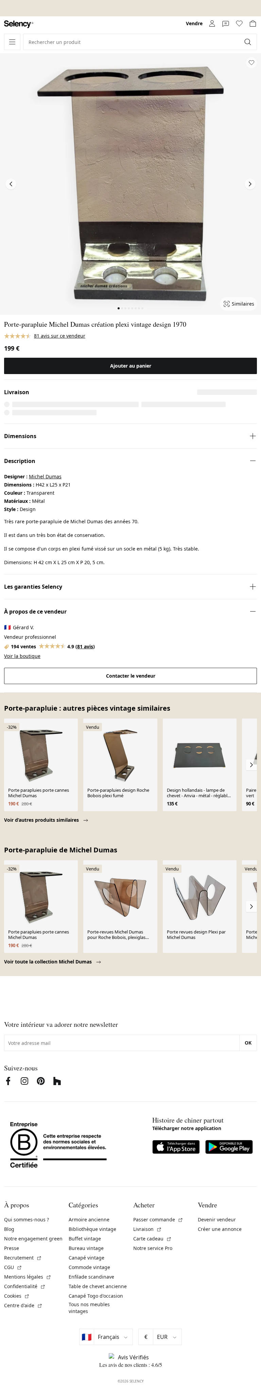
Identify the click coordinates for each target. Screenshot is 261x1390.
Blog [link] (9, 1229)
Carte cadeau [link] (152, 1238)
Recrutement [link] (23, 1257)
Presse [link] (11, 1248)
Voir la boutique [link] (22, 656)
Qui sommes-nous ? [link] (26, 1219)
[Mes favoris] (239, 23)
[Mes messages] (226, 23)
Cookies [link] (17, 1296)
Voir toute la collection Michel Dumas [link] (48, 961)
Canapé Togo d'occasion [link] (96, 1296)
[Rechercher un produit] (248, 41)
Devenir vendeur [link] (217, 1219)
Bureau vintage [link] (86, 1248)
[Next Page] (250, 184)
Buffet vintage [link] (85, 1238)
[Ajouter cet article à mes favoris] (251, 62)
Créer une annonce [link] (220, 1229)
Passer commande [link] (158, 1219)
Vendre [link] (194, 23)
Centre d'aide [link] (23, 1305)
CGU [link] (13, 1267)
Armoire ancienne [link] (89, 1219)
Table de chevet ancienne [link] (98, 1286)
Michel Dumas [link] (45, 476)
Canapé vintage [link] (86, 1257)
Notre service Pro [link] (152, 1248)
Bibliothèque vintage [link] (92, 1229)
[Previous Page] (10, 184)
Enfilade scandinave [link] (91, 1276)
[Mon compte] (212, 23)
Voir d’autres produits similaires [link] (42, 820)
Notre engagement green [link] (33, 1238)
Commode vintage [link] (89, 1267)
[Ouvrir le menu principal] (12, 42)
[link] (18, 24)
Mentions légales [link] (27, 1276)
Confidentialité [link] (25, 1286)
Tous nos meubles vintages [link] (89, 1307)
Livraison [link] (147, 1229)
